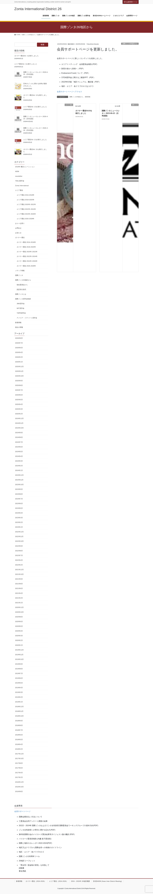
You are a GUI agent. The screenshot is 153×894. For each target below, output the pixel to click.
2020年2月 (19, 640)
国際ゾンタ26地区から (130, 44)
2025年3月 (19, 409)
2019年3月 (19, 692)
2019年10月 (19, 659)
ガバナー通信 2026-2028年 (26, 266)
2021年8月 (19, 584)
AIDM (17, 171)
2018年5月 (19, 739)
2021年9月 (19, 579)
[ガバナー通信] (65, 188)
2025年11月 (19, 371)
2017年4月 (19, 773)
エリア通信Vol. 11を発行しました (35, 139)
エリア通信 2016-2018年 (25, 195)
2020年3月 (19, 636)
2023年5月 (19, 508)
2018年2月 (19, 749)
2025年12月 (19, 366)
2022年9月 (19, 546)
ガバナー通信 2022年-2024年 (27, 256)
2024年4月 (19, 456)
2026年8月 (19, 338)
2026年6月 (19, 348)
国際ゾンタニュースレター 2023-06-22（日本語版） (111, 113)
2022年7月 (19, 555)
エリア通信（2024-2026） (58, 881)
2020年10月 (19, 612)
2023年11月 (19, 480)
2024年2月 (19, 466)
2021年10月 (19, 574)
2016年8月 (19, 791)
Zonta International (22, 185)
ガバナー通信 (20, 237)
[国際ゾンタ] (130, 111)
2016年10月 (19, 787)
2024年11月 (19, 423)
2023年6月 (19, 503)
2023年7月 (19, 499)
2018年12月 (19, 706)
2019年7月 (19, 673)
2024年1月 (19, 470)
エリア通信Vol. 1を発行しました (25, 64)
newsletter (18, 176)
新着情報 (87, 97)
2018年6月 (19, 735)
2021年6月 (19, 588)
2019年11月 (19, 654)
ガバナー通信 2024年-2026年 (27, 261)
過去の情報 (19, 327)
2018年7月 (19, 730)
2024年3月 (19, 461)
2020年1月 (19, 645)
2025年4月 (19, 404)
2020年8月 (19, 617)
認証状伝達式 (21, 289)
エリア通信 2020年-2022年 (26, 204)
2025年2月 (19, 414)
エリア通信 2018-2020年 (25, 200)
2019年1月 (19, 702)
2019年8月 (19, 669)
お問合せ (18, 228)
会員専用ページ (131, 2)
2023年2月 (19, 522)
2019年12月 (19, 650)
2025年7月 (19, 390)
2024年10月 (19, 428)
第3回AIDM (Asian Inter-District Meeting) (107, 881)
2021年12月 (19, 569)
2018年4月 (19, 744)
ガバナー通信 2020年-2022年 (27, 252)
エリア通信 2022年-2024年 (26, 209)
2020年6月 (19, 621)
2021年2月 (19, 598)
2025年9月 (19, 381)
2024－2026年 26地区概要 (80, 881)
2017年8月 (19, 763)
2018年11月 (19, 711)
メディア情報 (20, 270)
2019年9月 (19, 664)
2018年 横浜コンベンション (25, 167)
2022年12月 (19, 532)
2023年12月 (19, 475)
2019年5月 (19, 683)
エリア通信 (19, 190)
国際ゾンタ (19, 275)
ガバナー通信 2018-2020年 (26, 247)
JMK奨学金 (21, 303)
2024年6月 (19, 447)
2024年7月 (19, 442)
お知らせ (18, 233)
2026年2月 (19, 357)
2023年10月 (19, 484)
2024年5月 (19, 451)
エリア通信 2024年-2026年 (26, 214)
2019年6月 (19, 678)
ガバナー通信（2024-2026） (36, 881)
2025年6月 (19, 395)
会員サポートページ (22, 811)
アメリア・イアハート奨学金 (27, 318)
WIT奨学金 (20, 308)
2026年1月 (19, 362)
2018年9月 (19, 721)
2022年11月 (19, 536)
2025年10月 (19, 376)
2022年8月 (19, 551)
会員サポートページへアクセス (69, 92)
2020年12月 (19, 607)
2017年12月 (19, 754)
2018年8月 (19, 725)
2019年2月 (19, 697)
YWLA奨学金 (19, 181)
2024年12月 (19, 418)
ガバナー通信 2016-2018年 (26, 242)
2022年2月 (19, 565)
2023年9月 (19, 489)
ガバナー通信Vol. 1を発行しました (26, 56)
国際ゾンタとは (20, 294)
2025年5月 (19, 399)
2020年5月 (19, 626)
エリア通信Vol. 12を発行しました (35, 107)
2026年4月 (19, 352)
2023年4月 (19, 513)
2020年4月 (19, 631)
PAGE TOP (147, 865)
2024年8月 (19, 437)
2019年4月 (19, 687)
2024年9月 (19, 432)
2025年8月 (19, 385)
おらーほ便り (20, 223)
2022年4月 (19, 560)
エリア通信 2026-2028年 (25, 219)
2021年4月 (19, 593)
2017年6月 (19, 768)
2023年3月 (19, 518)
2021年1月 (19, 603)
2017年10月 (19, 758)
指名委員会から (22, 285)
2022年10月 (19, 541)
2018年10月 (19, 716)
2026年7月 (19, 343)
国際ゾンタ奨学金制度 (23, 299)
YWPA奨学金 (21, 313)
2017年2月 (19, 777)
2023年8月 (19, 494)
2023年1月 (19, 527)
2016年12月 (19, 782)
